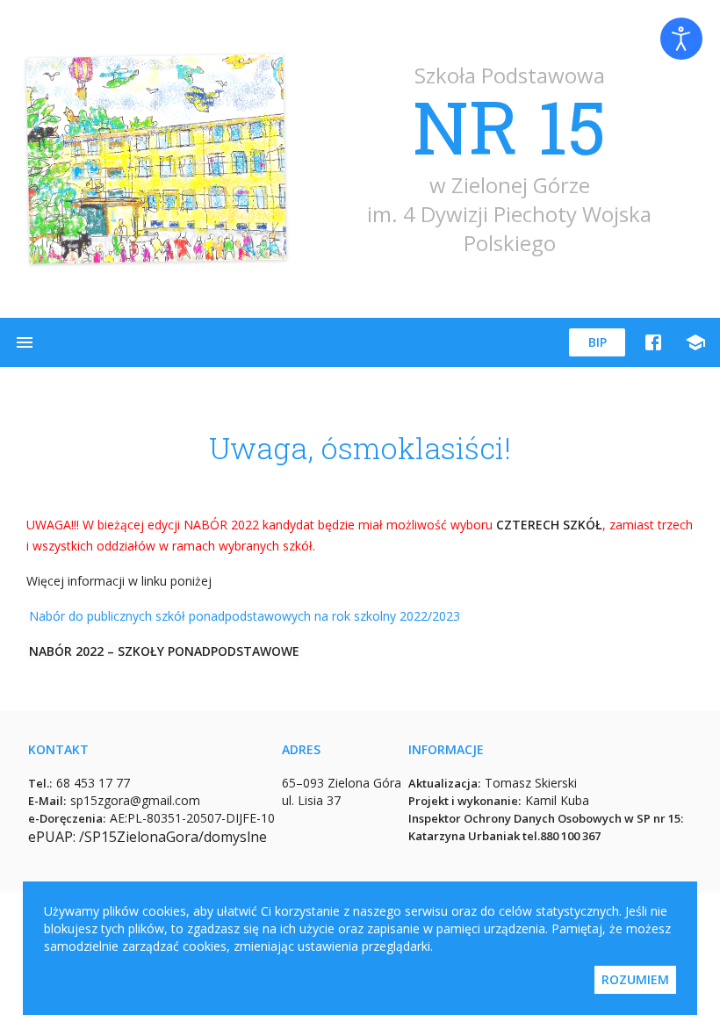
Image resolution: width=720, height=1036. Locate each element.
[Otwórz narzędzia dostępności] (681, 39)
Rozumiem (635, 979)
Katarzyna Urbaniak (464, 836)
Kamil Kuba (557, 800)
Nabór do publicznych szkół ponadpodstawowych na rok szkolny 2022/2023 (244, 616)
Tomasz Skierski (531, 782)
